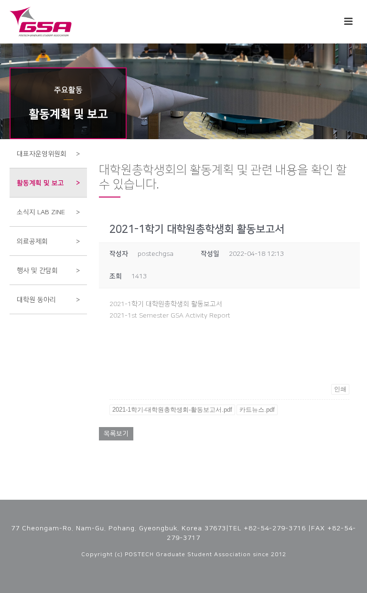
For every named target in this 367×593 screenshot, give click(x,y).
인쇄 (340, 389)
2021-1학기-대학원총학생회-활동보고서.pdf (172, 409)
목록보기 (116, 434)
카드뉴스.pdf (257, 409)
